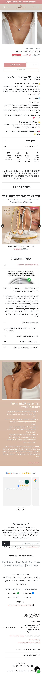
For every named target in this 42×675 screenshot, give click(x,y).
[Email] (17, 666)
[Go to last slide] (2, 226)
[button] (35, 7)
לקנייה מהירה (21, 70)
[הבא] (19, 241)
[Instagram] (28, 666)
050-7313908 (33, 640)
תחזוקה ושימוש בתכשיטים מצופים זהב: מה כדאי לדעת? (21, 329)
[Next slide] (39, 191)
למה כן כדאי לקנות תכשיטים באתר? (25, 347)
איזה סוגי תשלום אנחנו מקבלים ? (26, 336)
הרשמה (5, 543)
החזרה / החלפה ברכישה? (29, 342)
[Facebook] (32, 666)
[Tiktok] (24, 666)
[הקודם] (22, 241)
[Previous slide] (2, 191)
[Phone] (13, 666)
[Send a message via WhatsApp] (38, 671)
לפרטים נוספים (34, 462)
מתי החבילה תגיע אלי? (30, 323)
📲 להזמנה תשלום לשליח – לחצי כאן (21, 605)
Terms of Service (32, 547)
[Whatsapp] (21, 666)
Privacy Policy (21, 548)
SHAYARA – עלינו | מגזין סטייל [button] (25, 649)
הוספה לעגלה (15, 65)
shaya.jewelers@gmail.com (28, 643)
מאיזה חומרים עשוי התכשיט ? (27, 265)
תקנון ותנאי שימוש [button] (30, 655)
